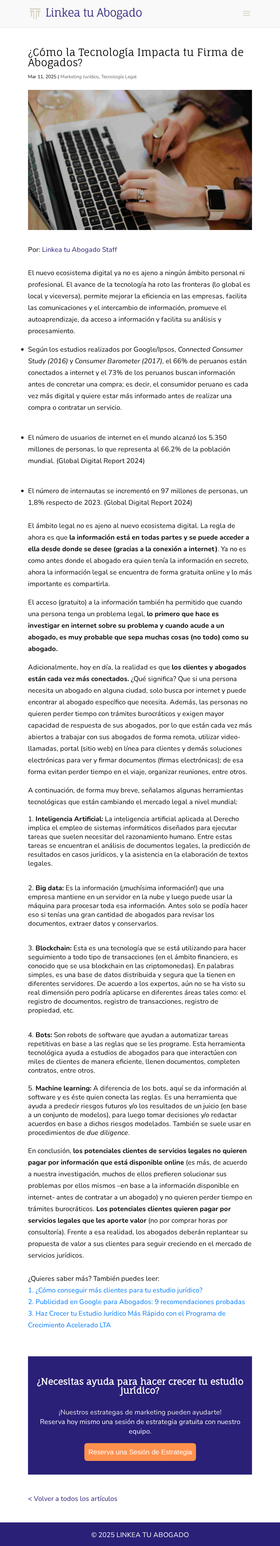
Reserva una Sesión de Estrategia (140, 1452)
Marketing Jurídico (79, 76)
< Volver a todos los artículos (72, 1498)
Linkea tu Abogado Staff (79, 249)
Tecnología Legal (119, 76)
